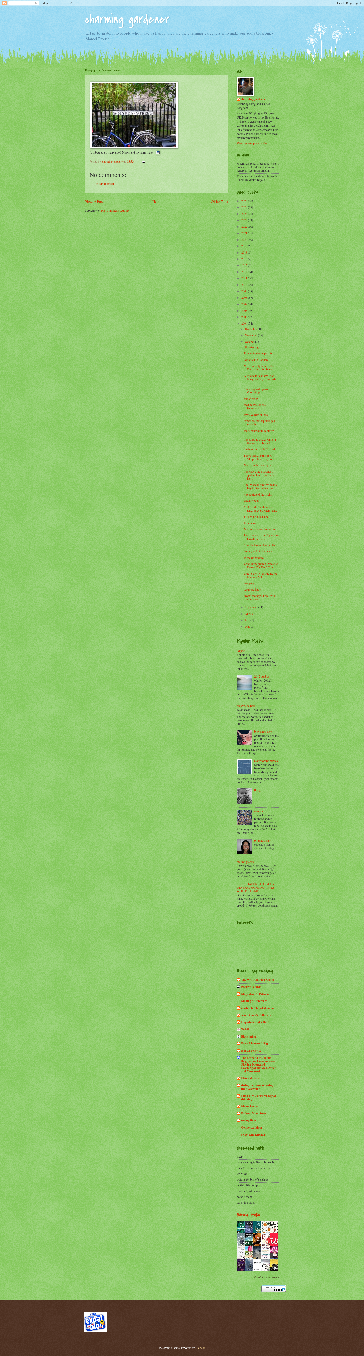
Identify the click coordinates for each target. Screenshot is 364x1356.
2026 (244, 201)
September (251, 607)
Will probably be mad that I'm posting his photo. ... (259, 368)
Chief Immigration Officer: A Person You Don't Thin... (261, 565)
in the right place (254, 558)
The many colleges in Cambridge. (256, 390)
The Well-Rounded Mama (257, 980)
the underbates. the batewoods (255, 406)
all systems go (252, 347)
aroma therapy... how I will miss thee (259, 597)
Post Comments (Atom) (115, 211)
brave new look (263, 731)
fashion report (252, 523)
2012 (244, 272)
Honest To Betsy (251, 1050)
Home (157, 201)
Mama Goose (249, 1106)
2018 (244, 252)
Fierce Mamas (250, 1078)
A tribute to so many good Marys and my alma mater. (261, 379)
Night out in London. (256, 360)
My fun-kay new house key (260, 529)
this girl (258, 790)
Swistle (245, 1029)
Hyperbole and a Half (254, 1022)
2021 (244, 233)
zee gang (249, 583)
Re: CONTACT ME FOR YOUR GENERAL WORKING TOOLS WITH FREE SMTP (255, 887)
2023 (244, 220)
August (249, 614)
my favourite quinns (256, 415)
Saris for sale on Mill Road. (260, 449)
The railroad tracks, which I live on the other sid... (260, 441)
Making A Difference (254, 1001)
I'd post (241, 651)
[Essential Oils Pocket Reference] (242, 1271)
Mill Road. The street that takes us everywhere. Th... (260, 508)
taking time (248, 1120)
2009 (244, 291)
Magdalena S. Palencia (255, 994)
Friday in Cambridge (256, 517)
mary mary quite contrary (259, 431)
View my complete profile (252, 143)
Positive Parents (251, 987)
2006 (244, 311)
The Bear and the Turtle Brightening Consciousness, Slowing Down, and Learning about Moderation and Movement (258, 1064)
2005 (244, 317)
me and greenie (245, 862)
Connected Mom (251, 1127)
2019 (244, 246)
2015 (244, 265)
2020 (244, 240)
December (251, 329)
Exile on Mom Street (254, 1113)
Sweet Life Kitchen (253, 1135)
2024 (244, 214)
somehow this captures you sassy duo (259, 422)
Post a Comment (104, 184)
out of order (251, 399)
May (248, 627)
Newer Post (94, 201)
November (251, 335)
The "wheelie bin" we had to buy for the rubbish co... (260, 486)
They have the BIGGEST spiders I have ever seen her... (259, 474)
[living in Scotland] (95, 1331)
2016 (244, 259)
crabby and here (246, 706)
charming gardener (127, 19)
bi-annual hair (262, 840)
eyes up (258, 811)
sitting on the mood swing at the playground (258, 1087)
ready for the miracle (266, 761)
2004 (244, 323)
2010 (244, 285)
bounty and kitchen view (259, 551)
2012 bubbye (261, 676)
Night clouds (251, 501)
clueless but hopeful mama (257, 1008)
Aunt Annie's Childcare (256, 1015)
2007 (244, 304)
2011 (244, 278)
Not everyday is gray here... (260, 465)
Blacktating (248, 1036)
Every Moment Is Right (255, 1043)
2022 (244, 227)
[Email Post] (143, 161)
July (247, 620)
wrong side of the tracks (258, 494)
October (250, 342)
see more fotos (252, 589)
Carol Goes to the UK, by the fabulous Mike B (260, 575)
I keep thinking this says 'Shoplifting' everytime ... (260, 457)
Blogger (200, 1348)
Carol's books (248, 1215)
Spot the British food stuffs (260, 545)
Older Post (219, 201)
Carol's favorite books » (266, 1277)
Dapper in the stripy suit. (259, 353)
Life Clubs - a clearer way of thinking (258, 1097)
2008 (244, 298)
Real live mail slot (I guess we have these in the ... (261, 537)
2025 (244, 207)
